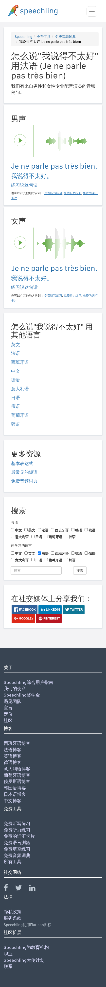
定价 (8, 714)
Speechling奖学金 (22, 695)
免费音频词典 (65, 37)
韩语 (15, 424)
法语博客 (12, 749)
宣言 (8, 707)
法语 (15, 353)
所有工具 (12, 861)
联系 (8, 966)
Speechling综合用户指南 (28, 682)
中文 (15, 371)
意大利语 (20, 388)
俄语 (15, 406)
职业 (8, 953)
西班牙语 (20, 362)
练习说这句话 (24, 184)
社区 (8, 720)
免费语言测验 (17, 842)
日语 (15, 397)
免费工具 (44, 37)
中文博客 (12, 800)
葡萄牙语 (20, 415)
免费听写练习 (17, 823)
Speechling (23, 37)
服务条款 (12, 918)
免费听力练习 (17, 829)
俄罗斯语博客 (17, 781)
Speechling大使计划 (24, 960)
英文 (15, 344)
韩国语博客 (15, 787)
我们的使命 (15, 688)
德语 (15, 379)
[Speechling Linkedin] (35, 888)
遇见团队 (12, 701)
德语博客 (12, 762)
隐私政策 (12, 911)
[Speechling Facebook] (9, 888)
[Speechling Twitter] (21, 888)
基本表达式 (22, 463)
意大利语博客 (17, 768)
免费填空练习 (17, 849)
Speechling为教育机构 (26, 947)
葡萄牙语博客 (17, 775)
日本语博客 (15, 794)
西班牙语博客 (17, 743)
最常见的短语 (24, 472)
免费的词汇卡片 (19, 836)
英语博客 (12, 756)
